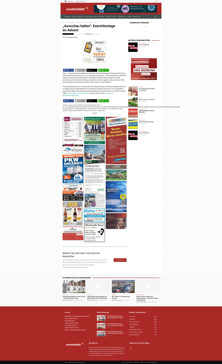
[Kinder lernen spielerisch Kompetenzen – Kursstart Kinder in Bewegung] (147, 286)
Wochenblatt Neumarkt (72, 37)
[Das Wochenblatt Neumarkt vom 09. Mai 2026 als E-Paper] (101, 333)
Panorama (65, 294)
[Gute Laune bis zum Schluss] (133, 102)
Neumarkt (141, 86)
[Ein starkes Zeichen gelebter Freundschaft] (133, 91)
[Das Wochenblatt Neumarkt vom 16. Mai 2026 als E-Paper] (101, 326)
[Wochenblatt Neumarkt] (64, 37)
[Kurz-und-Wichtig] (133, 47)
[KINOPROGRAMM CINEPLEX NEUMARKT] (133, 113)
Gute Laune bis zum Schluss (147, 99)
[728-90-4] (125, 9)
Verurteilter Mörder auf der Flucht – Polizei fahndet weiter (74, 297)
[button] (155, 17)
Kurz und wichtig (70, 22)
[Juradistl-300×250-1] (95, 52)
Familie (140, 97)
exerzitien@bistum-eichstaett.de (78, 93)
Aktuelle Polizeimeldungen (146, 122)
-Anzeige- (114, 294)
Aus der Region (142, 120)
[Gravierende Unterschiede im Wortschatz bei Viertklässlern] (98, 286)
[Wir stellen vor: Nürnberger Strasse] (123, 286)
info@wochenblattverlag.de (77, 330)
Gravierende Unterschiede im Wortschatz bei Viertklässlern (97, 297)
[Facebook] (156, 1)
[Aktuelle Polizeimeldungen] (133, 124)
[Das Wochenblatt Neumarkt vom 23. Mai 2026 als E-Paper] (101, 318)
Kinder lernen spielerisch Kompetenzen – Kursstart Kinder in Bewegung (147, 298)
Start (64, 22)
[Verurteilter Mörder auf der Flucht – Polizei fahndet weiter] (74, 286)
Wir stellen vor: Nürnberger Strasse (121, 297)
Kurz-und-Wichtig (144, 44)
